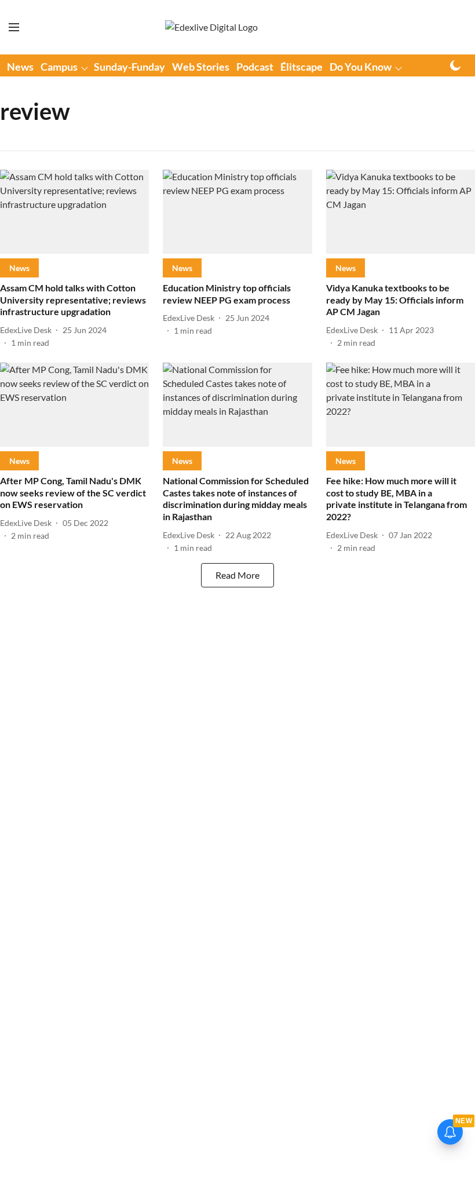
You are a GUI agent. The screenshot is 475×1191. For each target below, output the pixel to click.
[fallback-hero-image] (74, 212)
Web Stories (200, 66)
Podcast (254, 66)
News (20, 66)
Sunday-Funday (129, 66)
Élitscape (301, 66)
